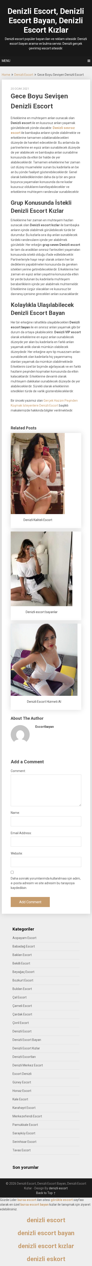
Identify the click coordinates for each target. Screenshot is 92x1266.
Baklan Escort (22, 955)
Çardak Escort (22, 1014)
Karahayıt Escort (24, 1108)
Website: (17, 853)
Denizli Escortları (24, 1057)
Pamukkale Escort (25, 1125)
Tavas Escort (22, 1150)
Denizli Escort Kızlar (26, 1048)
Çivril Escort (21, 1023)
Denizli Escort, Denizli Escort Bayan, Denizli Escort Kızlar (46, 21)
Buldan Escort (22, 989)
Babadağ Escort (24, 946)
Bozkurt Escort (23, 980)
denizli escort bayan (46, 1233)
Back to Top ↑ (46, 1193)
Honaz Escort (22, 1091)
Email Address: (21, 833)
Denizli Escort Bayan (27, 1040)
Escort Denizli (22, 1074)
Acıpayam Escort (24, 938)
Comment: (18, 771)
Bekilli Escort (21, 963)
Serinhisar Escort (24, 1142)
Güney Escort (22, 1082)
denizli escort (58, 1188)
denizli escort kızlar (46, 1246)
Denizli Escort (23, 74)
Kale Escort (20, 1099)
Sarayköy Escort (24, 1133)
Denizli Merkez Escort (28, 1065)
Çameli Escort (22, 1006)
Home (6, 74)
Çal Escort (20, 997)
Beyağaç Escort (23, 972)
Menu (6, 61)
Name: (15, 812)
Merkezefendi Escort (27, 1116)
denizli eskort (46, 1259)
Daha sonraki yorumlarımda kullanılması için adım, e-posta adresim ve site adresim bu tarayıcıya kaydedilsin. (46, 883)
